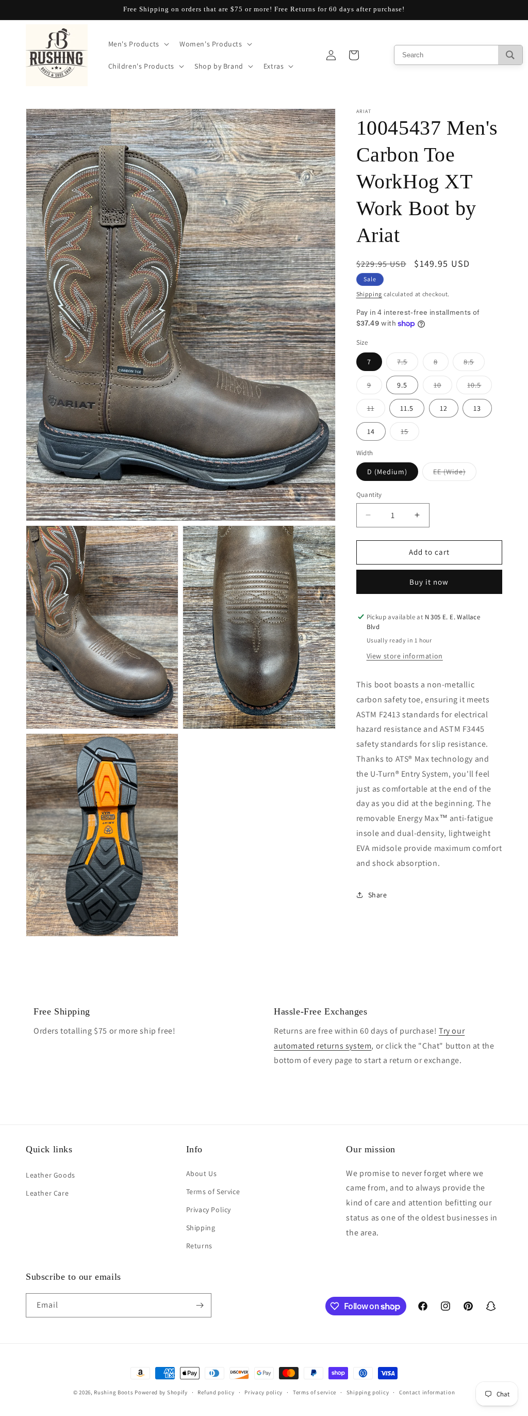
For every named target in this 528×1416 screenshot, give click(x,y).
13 (477, 408)
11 (376, 410)
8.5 (474, 364)
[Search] (510, 55)
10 (443, 387)
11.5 (407, 408)
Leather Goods (50, 1175)
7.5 (407, 364)
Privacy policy (263, 1392)
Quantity (369, 494)
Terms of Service (213, 1191)
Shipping (369, 294)
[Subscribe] (199, 1305)
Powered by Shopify (161, 1392)
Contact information (427, 1392)
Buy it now (429, 582)
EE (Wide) (454, 473)
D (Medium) (387, 471)
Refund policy (215, 1392)
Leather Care (47, 1193)
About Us (201, 1173)
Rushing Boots (113, 1392)
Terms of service (314, 1392)
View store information (405, 656)
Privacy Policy (208, 1209)
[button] (137, 44)
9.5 (402, 385)
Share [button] (377, 894)
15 (410, 433)
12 (444, 408)
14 (371, 431)
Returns (199, 1245)
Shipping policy (367, 1392)
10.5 (479, 387)
